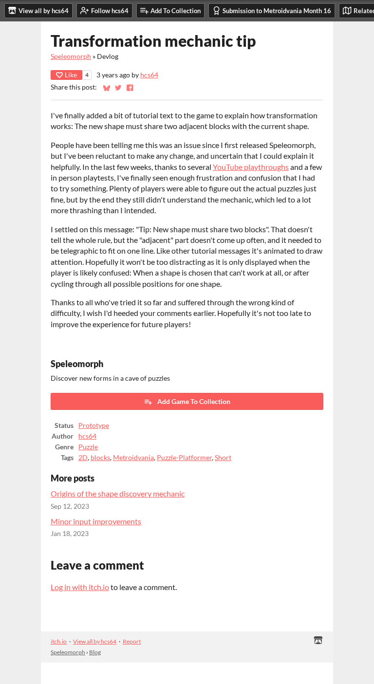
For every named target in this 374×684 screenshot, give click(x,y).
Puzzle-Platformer (184, 458)
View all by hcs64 (94, 641)
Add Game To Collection (193, 401)
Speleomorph (71, 56)
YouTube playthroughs (251, 166)
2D (83, 458)
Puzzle (88, 447)
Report (132, 641)
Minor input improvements (96, 521)
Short (223, 458)
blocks (100, 458)
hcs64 (149, 75)
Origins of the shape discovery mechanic (118, 493)
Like (71, 75)
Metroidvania (133, 458)
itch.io (59, 641)
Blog (95, 652)
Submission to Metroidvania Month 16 (277, 11)
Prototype (93, 425)
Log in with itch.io (80, 587)
